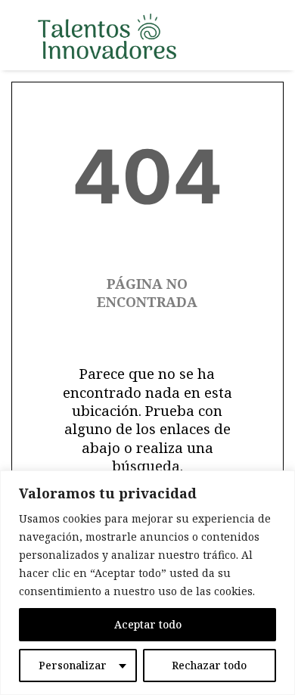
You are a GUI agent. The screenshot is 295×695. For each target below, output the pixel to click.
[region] (147, 582)
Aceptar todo (148, 624)
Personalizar (73, 665)
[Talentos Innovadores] (107, 36)
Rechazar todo (209, 665)
